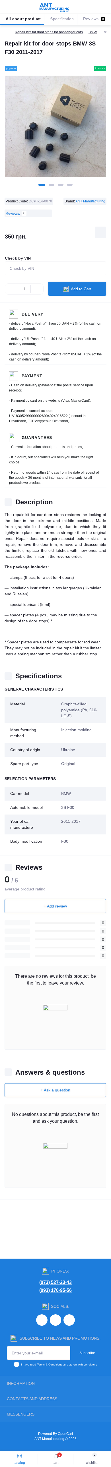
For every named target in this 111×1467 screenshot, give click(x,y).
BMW (93, 32)
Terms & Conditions (49, 1364)
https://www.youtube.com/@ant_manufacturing (69, 1320)
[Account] (105, 7)
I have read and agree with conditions (59, 1364)
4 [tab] (70, 185)
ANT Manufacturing (90, 201)
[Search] (17, 7)
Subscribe (87, 1353)
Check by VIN (18, 258)
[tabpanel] (55, 128)
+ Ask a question (55, 1090)
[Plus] (37, 289)
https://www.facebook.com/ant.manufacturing (55, 1320)
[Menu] (7, 7)
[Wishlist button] (100, 232)
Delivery (32, 314)
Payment (32, 376)
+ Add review (55, 906)
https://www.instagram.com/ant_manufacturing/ (42, 1320)
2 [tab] (51, 185)
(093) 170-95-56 (55, 1290)
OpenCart (65, 1434)
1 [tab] (41, 185)
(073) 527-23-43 (55, 1282)
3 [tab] (60, 185)
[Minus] (11, 289)
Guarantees (37, 437)
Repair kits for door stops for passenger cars (49, 32)
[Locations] (94, 7)
